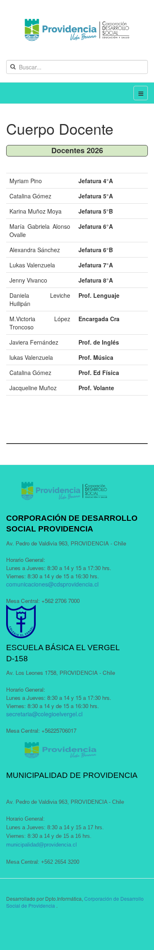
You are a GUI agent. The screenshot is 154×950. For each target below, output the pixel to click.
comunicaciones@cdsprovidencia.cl (52, 584)
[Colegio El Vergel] (77, 30)
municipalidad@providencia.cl (41, 845)
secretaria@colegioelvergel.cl (44, 714)
